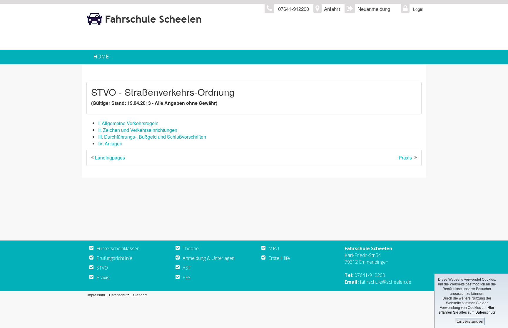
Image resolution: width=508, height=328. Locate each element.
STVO (102, 268)
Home (101, 56)
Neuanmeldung (373, 8)
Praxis (405, 157)
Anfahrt (332, 8)
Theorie (191, 248)
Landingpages (110, 157)
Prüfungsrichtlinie (114, 258)
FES (186, 277)
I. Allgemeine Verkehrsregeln (128, 123)
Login (417, 9)
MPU (273, 248)
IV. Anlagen (110, 143)
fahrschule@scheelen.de (385, 282)
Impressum (96, 294)
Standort (140, 294)
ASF (187, 268)
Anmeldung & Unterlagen (209, 258)
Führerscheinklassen (118, 248)
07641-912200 (370, 275)
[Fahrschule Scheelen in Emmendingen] (182, 19)
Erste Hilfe (279, 258)
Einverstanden (470, 321)
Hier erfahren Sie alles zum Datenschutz (467, 309)
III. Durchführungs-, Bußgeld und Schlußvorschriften (152, 136)
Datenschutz (119, 294)
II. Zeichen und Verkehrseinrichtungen (137, 130)
